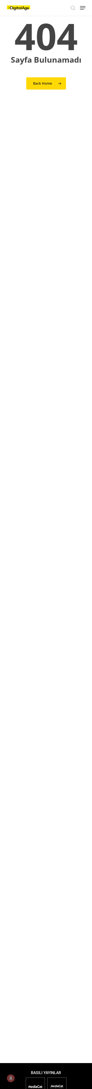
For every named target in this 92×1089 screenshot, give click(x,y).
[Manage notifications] (11, 1078)
